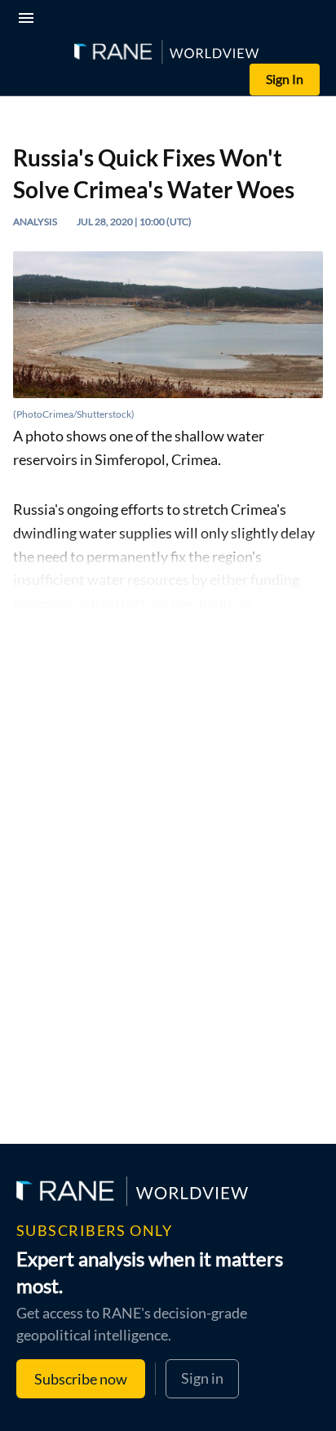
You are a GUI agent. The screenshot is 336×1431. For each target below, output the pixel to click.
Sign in (202, 1378)
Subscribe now (80, 1379)
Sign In (284, 78)
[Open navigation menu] (29, 20)
